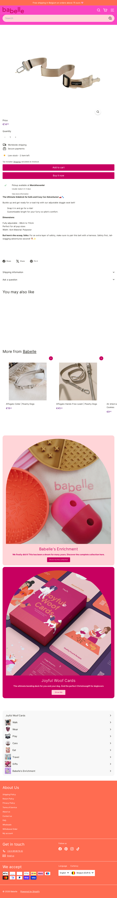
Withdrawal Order (10, 829)
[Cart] (105, 10)
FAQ (4, 820)
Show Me (58, 692)
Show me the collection (58, 560)
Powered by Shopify (30, 891)
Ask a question (10, 279)
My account (8, 833)
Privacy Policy (9, 803)
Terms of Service (10, 807)
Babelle (30, 351)
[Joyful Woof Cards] (58, 622)
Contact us (7, 816)
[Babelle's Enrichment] (58, 491)
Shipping (17, 162)
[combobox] (58, 18)
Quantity (7, 131)
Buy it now (58, 175)
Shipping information (13, 272)
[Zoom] (98, 112)
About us (6, 812)
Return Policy (8, 799)
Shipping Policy (9, 794)
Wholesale (7, 824)
